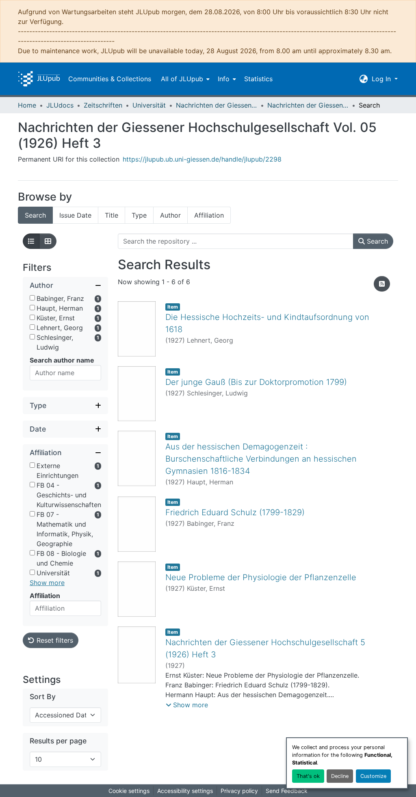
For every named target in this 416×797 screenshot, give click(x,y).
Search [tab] (35, 215)
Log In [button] (382, 79)
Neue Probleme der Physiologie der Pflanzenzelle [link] (260, 577)
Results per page (58, 741)
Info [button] (224, 79)
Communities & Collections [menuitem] (109, 79)
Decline (340, 776)
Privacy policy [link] (239, 790)
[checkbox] (32, 297)
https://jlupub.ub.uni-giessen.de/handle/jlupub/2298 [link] (202, 159)
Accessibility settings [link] (185, 790)
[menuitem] (184, 79)
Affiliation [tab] (209, 215)
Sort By (43, 696)
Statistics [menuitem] (258, 79)
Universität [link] (149, 105)
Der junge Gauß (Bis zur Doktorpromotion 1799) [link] (256, 382)
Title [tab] (111, 215)
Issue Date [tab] (75, 215)
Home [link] (27, 105)
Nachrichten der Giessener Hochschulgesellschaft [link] (216, 105)
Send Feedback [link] (287, 790)
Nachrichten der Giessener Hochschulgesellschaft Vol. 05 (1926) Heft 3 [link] (308, 105)
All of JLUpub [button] (182, 79)
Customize (373, 776)
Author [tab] (170, 215)
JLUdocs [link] (60, 105)
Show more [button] (47, 583)
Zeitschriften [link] (103, 105)
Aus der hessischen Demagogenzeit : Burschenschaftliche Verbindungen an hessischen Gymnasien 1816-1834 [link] (261, 459)
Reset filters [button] (54, 640)
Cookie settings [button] (129, 790)
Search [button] (376, 241)
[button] (39, 79)
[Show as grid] (47, 241)
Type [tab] (139, 215)
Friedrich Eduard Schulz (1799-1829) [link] (235, 512)
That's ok (308, 776)
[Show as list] (31, 241)
